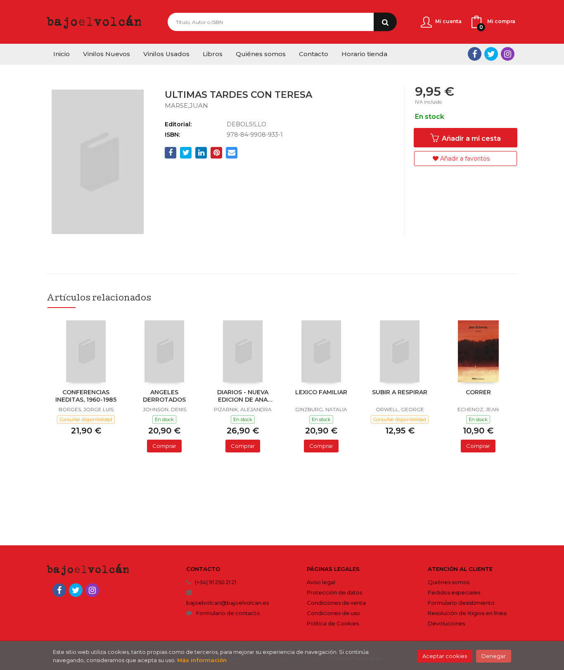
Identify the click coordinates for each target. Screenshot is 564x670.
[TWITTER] (491, 54)
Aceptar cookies (444, 656)
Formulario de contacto (228, 613)
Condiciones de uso (333, 613)
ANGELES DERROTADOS (164, 395)
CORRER (478, 392)
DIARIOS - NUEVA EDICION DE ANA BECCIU (242, 396)
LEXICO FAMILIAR (321, 392)
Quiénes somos (448, 582)
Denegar (493, 656)
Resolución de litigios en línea (467, 613)
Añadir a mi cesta (470, 138)
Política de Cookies (333, 623)
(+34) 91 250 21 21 (215, 582)
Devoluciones (446, 623)
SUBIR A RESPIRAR (399, 392)
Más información (202, 660)
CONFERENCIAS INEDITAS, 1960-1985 (85, 395)
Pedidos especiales (454, 592)
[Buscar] (385, 22)
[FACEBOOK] (474, 54)
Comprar (164, 446)
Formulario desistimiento (461, 602)
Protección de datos (334, 592)
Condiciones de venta (336, 602)
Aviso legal (321, 582)
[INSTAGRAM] (507, 54)
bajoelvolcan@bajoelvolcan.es (227, 602)
